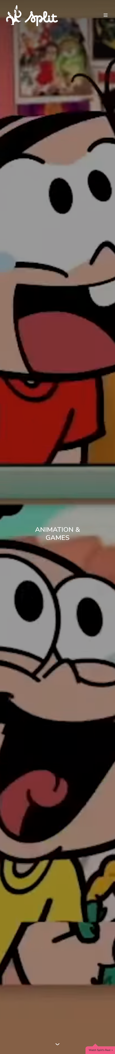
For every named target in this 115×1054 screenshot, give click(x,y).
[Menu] (105, 15)
